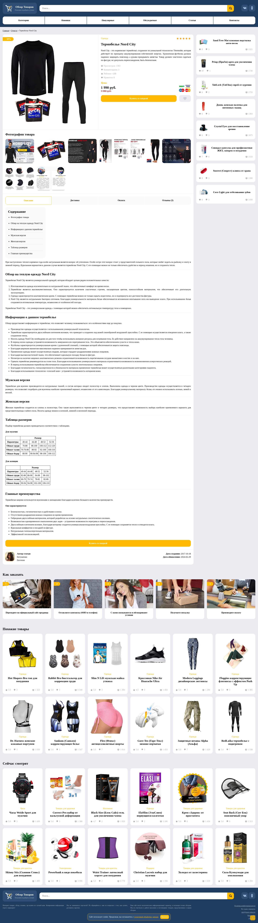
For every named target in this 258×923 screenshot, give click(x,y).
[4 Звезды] (186, 38)
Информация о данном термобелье (27, 229)
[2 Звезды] (180, 38)
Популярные (108, 20)
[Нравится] (185, 98)
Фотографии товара (20, 217)
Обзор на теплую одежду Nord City (27, 223)
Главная (6, 31)
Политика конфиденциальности (244, 906)
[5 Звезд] (189, 38)
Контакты (234, 20)
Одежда (14, 31)
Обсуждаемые (150, 20)
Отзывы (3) (167, 200)
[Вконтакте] (244, 8)
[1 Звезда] (177, 38)
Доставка (74, 200)
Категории (23, 20)
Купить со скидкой (139, 98)
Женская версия (18, 241)
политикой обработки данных (146, 917)
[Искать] (230, 8)
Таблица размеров (19, 247)
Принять (164, 917)
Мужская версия (18, 235)
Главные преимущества (21, 253)
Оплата (121, 200)
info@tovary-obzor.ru (248, 912)
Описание (28, 200)
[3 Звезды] (183, 38)
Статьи (192, 20)
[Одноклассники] (252, 8)
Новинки (65, 20)
